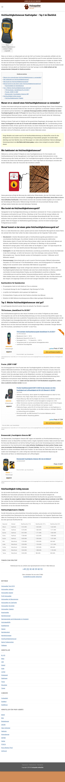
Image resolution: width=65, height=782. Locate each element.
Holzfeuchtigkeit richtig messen (12, 96)
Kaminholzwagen (6, 635)
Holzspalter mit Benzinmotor (9, 599)
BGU (2, 718)
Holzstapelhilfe (5, 622)
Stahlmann (4, 678)
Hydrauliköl (4, 698)
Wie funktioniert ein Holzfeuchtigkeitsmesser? (16, 79)
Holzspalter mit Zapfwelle (9, 602)
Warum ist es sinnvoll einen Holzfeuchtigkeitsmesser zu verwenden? (22, 77)
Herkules (4, 731)
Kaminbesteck (5, 632)
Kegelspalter (5, 612)
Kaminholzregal (5, 616)
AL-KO (3, 655)
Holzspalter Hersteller (7, 606)
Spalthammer (5, 625)
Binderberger (5, 721)
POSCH (3, 744)
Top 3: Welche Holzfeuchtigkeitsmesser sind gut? (17, 88)
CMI (2, 662)
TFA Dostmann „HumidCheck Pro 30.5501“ (17, 90)
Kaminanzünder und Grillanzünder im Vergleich (15, 619)
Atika (2, 659)
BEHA (3, 715)
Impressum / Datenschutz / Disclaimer (32, 765)
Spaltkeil (3, 701)
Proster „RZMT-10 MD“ (11, 92)
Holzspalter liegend (7, 593)
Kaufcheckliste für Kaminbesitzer (14, 86)
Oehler (3, 741)
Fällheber (4, 645)
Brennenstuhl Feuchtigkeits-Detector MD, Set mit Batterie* (34, 459)
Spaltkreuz (4, 705)
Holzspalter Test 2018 (8, 586)
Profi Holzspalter (6, 596)
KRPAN (3, 738)
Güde (2, 668)
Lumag (3, 672)
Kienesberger (5, 734)
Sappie (3, 629)
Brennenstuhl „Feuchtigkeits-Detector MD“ (17, 94)
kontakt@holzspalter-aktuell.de (32, 577)
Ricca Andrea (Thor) (7, 748)
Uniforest (4, 751)
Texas (3, 682)
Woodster (4, 685)
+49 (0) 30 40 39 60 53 (32, 569)
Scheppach (4, 675)
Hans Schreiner (5, 728)
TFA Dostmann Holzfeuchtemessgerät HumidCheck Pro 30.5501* (36, 332)
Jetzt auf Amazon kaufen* (53, 352)
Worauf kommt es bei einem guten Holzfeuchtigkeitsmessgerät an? (22, 83)
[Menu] (2, 7)
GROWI (3, 725)
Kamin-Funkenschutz (7, 642)
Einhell (3, 665)
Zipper (3, 688)
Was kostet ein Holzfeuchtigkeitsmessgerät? (15, 81)
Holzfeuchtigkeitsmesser (8, 639)
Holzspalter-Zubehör (7, 609)
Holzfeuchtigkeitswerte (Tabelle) (14, 98)
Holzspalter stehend (7, 589)
